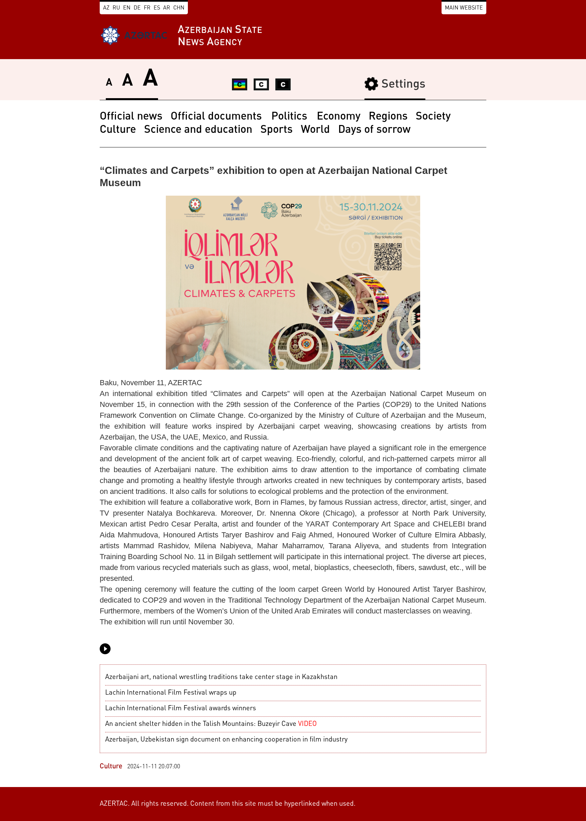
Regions (388, 116)
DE (137, 8)
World (315, 130)
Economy (338, 116)
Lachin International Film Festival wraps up (170, 693)
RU (116, 8)
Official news (131, 116)
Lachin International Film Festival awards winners (180, 708)
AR (166, 8)
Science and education (198, 130)
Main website (464, 8)
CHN (178, 8)
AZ (106, 8)
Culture (118, 130)
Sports (276, 130)
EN (127, 8)
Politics (290, 116)
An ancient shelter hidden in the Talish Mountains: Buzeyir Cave (211, 724)
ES (157, 8)
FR (147, 8)
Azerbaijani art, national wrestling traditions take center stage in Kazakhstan (221, 677)
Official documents (218, 116)
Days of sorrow (374, 130)
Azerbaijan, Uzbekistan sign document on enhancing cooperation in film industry (226, 739)
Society (433, 116)
